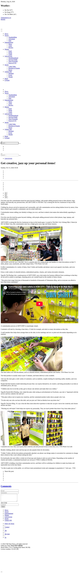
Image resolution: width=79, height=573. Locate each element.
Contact (7, 527)
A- (6, 193)
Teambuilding (12, 37)
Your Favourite (13, 61)
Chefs (10, 54)
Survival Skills (12, 59)
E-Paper (7, 80)
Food (10, 51)
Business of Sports (14, 68)
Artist (10, 46)
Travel (6, 35)
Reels (6, 78)
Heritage (11, 73)
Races (10, 70)
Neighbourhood (13, 58)
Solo (9, 40)
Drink (10, 53)
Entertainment (9, 42)
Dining (7, 49)
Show (10, 44)
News (6, 34)
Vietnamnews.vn (6, 17)
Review (10, 47)
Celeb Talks (12, 66)
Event (10, 75)
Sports (6, 65)
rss (5, 537)
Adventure (11, 39)
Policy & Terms (9, 523)
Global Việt (8, 71)
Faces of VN (12, 63)
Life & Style (8, 56)
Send (3, 506)
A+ (6, 197)
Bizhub (3, 19)
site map (7, 534)
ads (6, 530)
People (10, 77)
